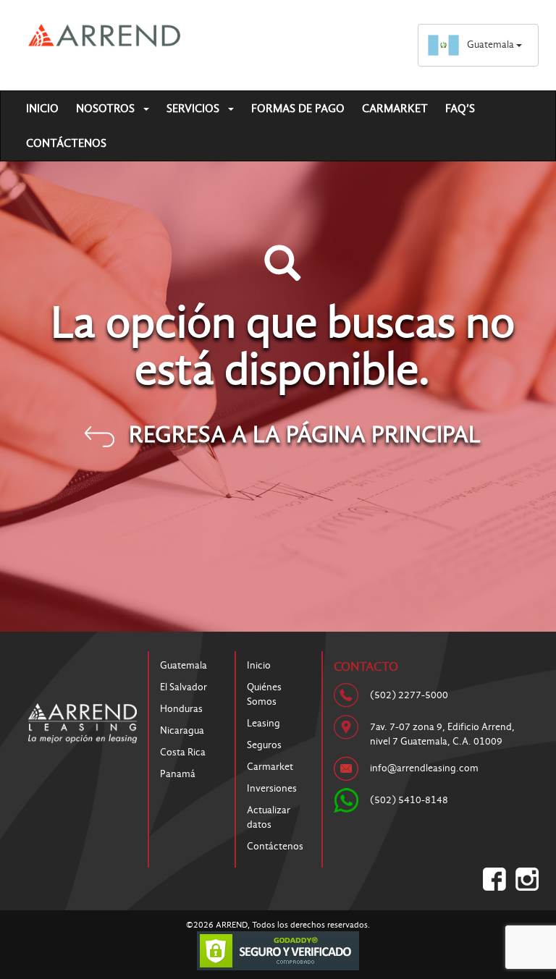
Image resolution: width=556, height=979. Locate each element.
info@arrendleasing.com (424, 768)
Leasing (263, 723)
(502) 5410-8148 (409, 800)
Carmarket (395, 108)
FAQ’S (460, 108)
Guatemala (491, 44)
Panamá (177, 774)
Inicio (42, 108)
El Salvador (183, 687)
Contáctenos (66, 143)
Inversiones (272, 788)
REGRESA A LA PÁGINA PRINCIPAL (305, 434)
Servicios (194, 108)
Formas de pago (298, 108)
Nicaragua (182, 730)
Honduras (181, 709)
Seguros (264, 745)
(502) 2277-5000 (409, 695)
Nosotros (107, 108)
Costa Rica (183, 752)
